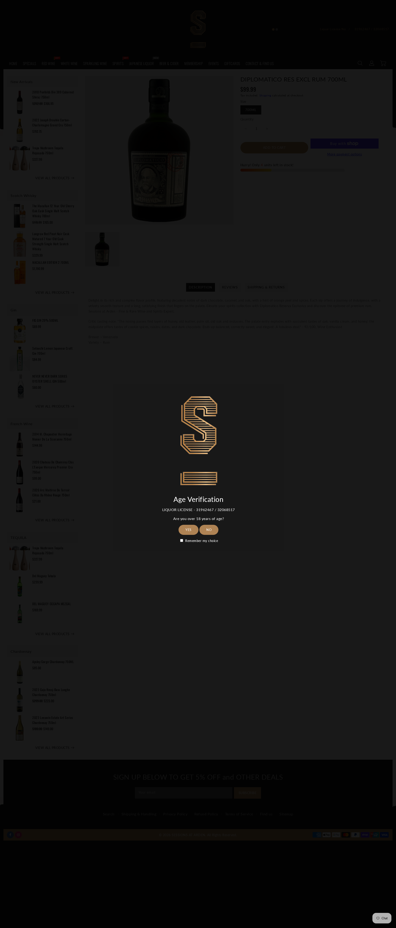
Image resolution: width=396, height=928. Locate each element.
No (209, 530)
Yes (188, 530)
